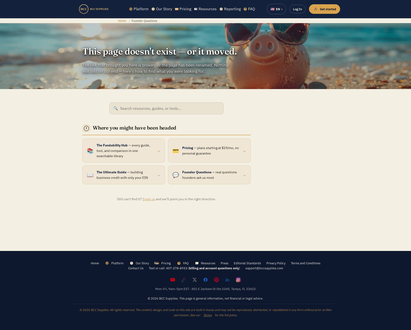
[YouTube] (172, 280)
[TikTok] (183, 280)
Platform (141, 8)
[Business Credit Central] (94, 9)
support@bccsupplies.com (264, 268)
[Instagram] (238, 280)
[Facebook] (205, 280)
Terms (207, 315)
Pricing (185, 8)
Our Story (164, 8)
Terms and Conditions (305, 263)
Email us (148, 199)
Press (224, 263)
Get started (328, 9)
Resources (208, 8)
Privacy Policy (275, 263)
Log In (297, 9)
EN (276, 9)
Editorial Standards (247, 263)
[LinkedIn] (227, 280)
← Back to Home (166, 214)
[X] (194, 280)
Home (122, 21)
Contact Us (135, 268)
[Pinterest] (216, 280)
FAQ (251, 8)
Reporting (232, 8)
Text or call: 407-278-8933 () (194, 268)
